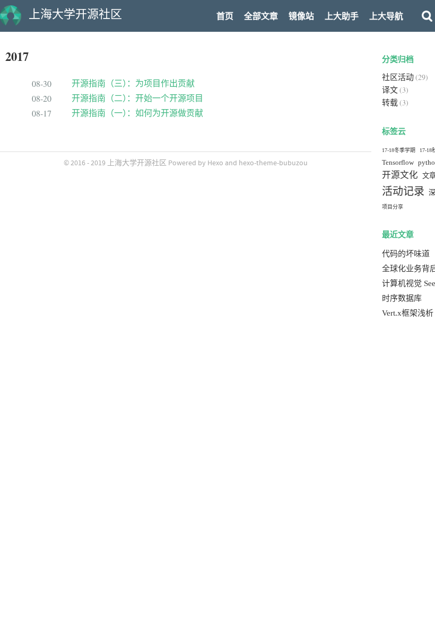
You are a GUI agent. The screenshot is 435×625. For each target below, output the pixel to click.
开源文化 (400, 175)
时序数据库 (402, 298)
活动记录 (403, 191)
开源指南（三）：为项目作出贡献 (133, 83)
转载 (390, 103)
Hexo (215, 163)
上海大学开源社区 (137, 163)
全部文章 (261, 16)
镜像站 (301, 16)
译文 (390, 90)
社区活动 (398, 77)
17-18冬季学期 (398, 150)
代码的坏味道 (406, 253)
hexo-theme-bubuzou (273, 163)
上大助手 (342, 16)
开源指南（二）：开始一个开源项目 (137, 98)
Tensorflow (398, 162)
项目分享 (392, 207)
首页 (224, 16)
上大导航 (386, 16)
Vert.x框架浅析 (407, 313)
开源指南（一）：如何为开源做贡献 (137, 113)
